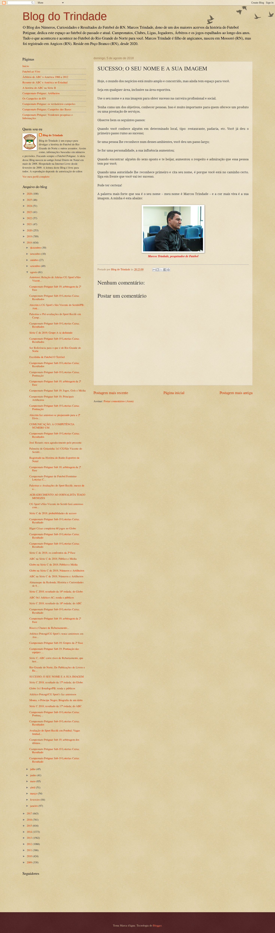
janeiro (34, 806)
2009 (30, 862)
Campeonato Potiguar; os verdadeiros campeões (48, 104)
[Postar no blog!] (158, 270)
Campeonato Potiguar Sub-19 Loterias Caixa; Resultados (54, 297)
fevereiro (35, 799)
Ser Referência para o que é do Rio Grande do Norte (55, 349)
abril (33, 787)
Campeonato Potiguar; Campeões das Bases (46, 109)
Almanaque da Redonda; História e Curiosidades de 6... (56, 583)
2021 (30, 224)
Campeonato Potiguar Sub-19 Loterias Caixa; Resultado (54, 520)
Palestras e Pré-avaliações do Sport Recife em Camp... (55, 315)
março (34, 793)
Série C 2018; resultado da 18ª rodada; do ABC (55, 603)
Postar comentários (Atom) (119, 401)
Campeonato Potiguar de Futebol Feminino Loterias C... (53, 477)
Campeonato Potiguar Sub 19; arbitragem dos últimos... (54, 741)
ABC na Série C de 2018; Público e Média (53, 558)
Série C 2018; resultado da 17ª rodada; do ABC (55, 706)
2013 (30, 838)
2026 (30, 193)
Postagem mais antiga (236, 392)
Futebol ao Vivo (31, 71)
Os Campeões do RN (34, 98)
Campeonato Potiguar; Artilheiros (41, 93)
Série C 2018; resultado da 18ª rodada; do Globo (56, 591)
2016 (30, 819)
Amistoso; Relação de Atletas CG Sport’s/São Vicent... (55, 278)
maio (33, 781)
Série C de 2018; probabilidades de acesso (52, 513)
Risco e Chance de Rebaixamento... (49, 628)
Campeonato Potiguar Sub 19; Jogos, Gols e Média (57, 390)
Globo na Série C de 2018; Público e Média (53, 564)
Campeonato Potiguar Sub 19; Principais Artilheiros (51, 398)
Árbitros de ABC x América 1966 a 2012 (45, 77)
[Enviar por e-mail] (154, 270)
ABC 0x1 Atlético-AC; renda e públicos (51, 597)
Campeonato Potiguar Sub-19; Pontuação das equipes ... (54, 650)
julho (33, 769)
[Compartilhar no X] (161, 270)
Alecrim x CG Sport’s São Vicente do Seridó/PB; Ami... (56, 306)
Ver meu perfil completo (35, 176)
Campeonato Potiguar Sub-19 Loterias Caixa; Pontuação (54, 373)
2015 (30, 825)
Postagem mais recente (111, 392)
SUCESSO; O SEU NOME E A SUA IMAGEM (56, 676)
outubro (34, 260)
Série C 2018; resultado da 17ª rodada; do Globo (56, 682)
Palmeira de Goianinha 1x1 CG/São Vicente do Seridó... (55, 450)
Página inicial (174, 392)
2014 (30, 832)
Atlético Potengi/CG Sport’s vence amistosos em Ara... (56, 635)
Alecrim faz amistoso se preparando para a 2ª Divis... (54, 416)
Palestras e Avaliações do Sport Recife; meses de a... (56, 487)
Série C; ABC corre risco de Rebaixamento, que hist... (56, 659)
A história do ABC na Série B (39, 88)
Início (25, 66)
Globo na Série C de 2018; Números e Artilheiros (56, 570)
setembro (35, 266)
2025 (30, 200)
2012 (30, 844)
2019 (30, 236)
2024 (30, 206)
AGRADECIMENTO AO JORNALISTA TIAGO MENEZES (57, 496)
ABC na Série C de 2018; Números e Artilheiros (56, 576)
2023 (30, 212)
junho (33, 775)
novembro (35, 253)
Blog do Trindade (64, 16)
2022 (30, 218)
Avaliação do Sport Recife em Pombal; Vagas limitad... (54, 732)
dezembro (36, 247)
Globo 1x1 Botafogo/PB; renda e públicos (52, 688)
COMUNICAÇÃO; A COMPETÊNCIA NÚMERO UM (51, 425)
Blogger (157, 925)
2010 (30, 856)
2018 (30, 242)
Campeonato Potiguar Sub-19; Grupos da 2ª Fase (56, 643)
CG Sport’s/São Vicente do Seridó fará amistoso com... (56, 505)
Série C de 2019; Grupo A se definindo (50, 332)
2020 (30, 230)
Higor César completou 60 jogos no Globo (52, 528)
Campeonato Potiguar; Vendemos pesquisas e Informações (47, 116)
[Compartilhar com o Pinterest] (168, 270)
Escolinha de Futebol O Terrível (47, 357)
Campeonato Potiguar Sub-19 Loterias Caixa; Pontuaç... (54, 713)
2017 (30, 813)
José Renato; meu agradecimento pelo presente (55, 442)
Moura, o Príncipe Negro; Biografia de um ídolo (55, 700)
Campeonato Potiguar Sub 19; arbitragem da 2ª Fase (55, 288)
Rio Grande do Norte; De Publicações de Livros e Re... (57, 668)
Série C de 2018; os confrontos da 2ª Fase (52, 552)
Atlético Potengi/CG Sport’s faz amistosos (52, 694)
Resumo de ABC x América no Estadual (45, 82)
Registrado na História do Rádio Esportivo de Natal (54, 459)
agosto (34, 272)
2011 (30, 850)
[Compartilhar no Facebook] (165, 270)
